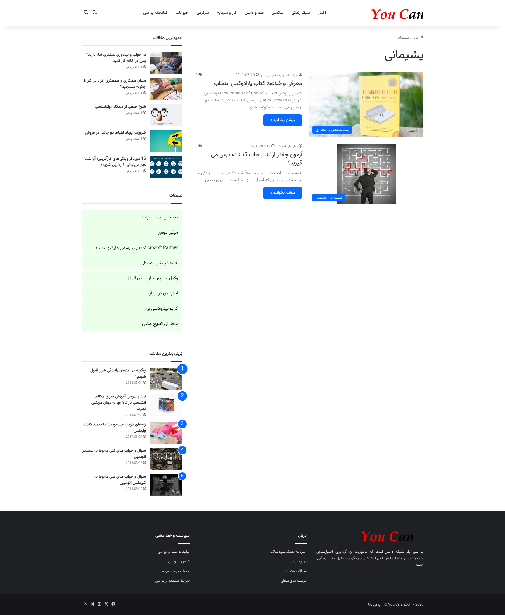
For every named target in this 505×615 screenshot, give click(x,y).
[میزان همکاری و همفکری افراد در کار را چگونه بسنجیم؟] (166, 89)
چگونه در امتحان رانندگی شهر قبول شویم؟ (118, 373)
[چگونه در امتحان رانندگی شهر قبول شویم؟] (166, 379)
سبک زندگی (301, 13)
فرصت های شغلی (294, 581)
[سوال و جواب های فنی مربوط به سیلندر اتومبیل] (166, 459)
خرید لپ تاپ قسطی (159, 263)
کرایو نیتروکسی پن (161, 309)
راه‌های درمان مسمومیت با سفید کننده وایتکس (115, 427)
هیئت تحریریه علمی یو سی (279, 75)
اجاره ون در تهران (163, 293)
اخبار (322, 13)
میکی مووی (168, 233)
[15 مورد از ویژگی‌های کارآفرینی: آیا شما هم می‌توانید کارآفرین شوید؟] (166, 167)
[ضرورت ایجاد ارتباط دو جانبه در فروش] (166, 141)
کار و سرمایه (226, 13)
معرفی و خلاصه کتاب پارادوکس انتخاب (258, 83)
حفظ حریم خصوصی (175, 571)
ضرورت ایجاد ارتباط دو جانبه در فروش (115, 133)
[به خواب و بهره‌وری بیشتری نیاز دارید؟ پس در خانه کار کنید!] (166, 63)
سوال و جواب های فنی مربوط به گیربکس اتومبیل (120, 479)
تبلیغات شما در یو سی (174, 552)
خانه (416, 38)
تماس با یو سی (179, 561)
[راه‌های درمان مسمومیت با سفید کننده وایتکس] (166, 433)
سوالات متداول (295, 571)
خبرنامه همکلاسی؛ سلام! (288, 552)
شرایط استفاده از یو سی (172, 581)
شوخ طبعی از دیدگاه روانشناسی (120, 107)
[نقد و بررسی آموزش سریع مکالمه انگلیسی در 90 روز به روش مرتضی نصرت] (166, 405)
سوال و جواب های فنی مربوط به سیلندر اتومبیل (114, 453)
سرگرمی (203, 13)
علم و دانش (254, 13)
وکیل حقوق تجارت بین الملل (152, 278)
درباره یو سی (298, 561)
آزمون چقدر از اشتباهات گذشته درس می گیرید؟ (256, 159)
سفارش (160, 324)
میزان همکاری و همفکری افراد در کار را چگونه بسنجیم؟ (115, 83)
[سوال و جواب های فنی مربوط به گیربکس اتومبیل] (166, 485)
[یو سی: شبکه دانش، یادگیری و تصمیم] (379, 13)
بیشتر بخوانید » (282, 120)
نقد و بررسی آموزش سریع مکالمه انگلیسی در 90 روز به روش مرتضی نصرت (118, 402)
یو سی (418, 552)
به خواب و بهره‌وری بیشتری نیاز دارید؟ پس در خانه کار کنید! (116, 57)
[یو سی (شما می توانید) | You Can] (369, 535)
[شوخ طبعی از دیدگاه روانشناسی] (166, 115)
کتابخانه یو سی (155, 13)
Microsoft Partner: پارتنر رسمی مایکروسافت (137, 248)
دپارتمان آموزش (287, 146)
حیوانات (182, 13)
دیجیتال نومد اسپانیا (160, 217)
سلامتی (277, 13)
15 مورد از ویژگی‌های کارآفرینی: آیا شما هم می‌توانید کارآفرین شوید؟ (115, 162)
